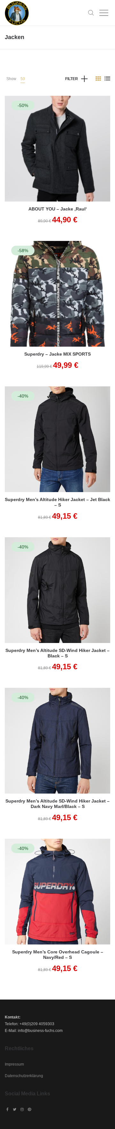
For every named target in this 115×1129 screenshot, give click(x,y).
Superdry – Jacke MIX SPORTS (57, 354)
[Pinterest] (29, 1109)
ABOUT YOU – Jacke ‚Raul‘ (57, 208)
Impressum (14, 1064)
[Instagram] (22, 1109)
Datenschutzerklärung (24, 1076)
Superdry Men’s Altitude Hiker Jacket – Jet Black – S (57, 502)
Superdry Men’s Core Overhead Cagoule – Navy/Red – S (57, 954)
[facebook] (7, 1109)
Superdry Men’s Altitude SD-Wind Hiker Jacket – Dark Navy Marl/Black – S (57, 803)
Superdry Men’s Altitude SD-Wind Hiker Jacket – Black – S (57, 653)
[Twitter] (14, 1109)
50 (22, 79)
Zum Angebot (57, 157)
